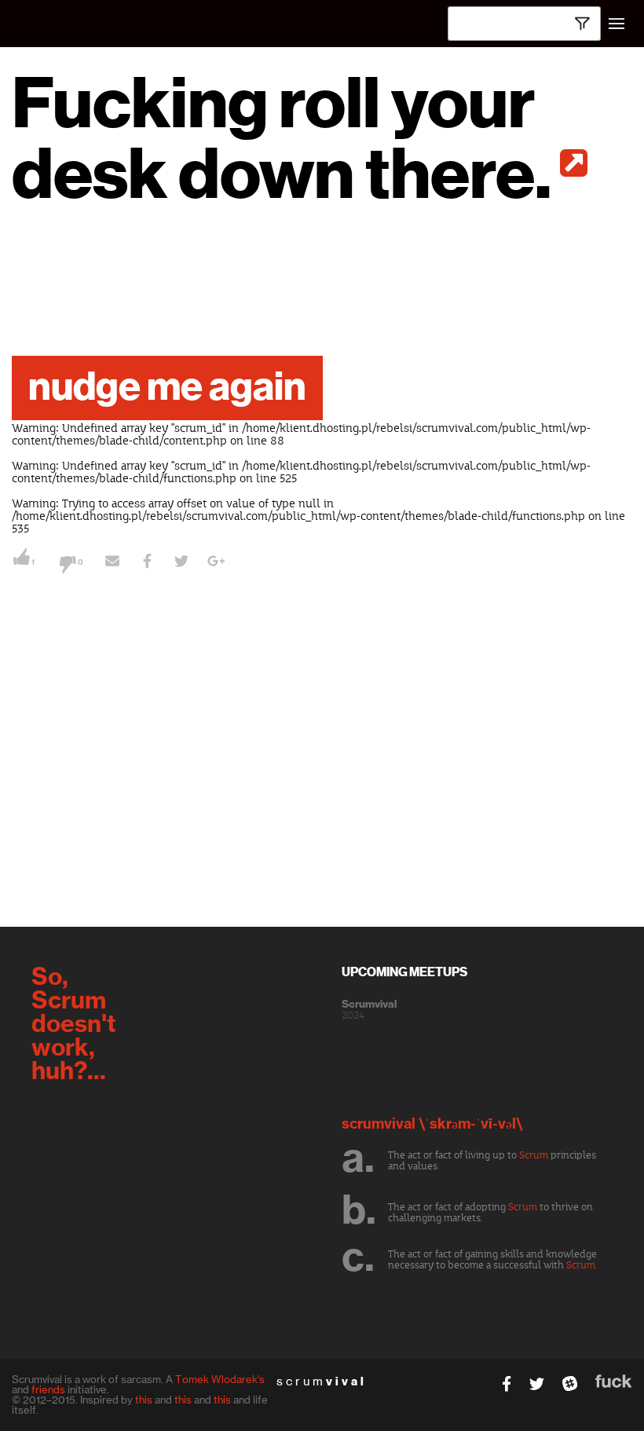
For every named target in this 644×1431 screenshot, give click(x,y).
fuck (613, 1381)
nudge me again (167, 388)
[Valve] (573, 163)
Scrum (533, 1155)
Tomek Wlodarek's (220, 1379)
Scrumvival (369, 1004)
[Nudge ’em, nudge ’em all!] (112, 563)
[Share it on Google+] (216, 563)
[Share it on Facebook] (147, 563)
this (143, 1399)
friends (48, 1389)
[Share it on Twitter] (181, 563)
